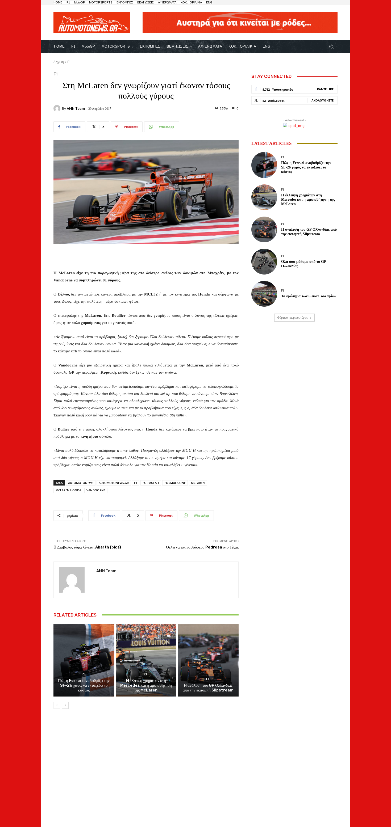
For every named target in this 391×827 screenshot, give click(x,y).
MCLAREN (198, 483)
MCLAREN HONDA (68, 490)
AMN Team (76, 108)
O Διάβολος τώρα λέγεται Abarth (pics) (87, 547)
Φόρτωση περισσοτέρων (292, 317)
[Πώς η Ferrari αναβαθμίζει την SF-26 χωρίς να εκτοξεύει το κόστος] (83, 660)
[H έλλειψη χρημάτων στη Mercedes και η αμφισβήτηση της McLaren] (146, 660)
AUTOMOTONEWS (80, 483)
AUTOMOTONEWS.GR (114, 483)
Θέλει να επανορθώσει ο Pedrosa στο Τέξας (202, 547)
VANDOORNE (95, 490)
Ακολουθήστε (322, 100)
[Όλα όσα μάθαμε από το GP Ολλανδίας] (264, 262)
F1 (69, 62)
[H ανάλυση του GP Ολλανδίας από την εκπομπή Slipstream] (208, 660)
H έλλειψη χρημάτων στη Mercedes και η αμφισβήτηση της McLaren (146, 685)
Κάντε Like (325, 89)
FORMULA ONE (175, 483)
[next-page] (65, 705)
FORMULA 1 (151, 483)
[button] (331, 46)
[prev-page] (56, 705)
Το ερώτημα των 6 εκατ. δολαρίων (308, 296)
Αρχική (58, 62)
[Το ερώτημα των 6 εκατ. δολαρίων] (264, 294)
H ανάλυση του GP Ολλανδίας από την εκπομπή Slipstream (208, 688)
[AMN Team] (57, 108)
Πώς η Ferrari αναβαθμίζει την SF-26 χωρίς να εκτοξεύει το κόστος (84, 685)
